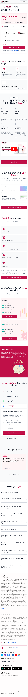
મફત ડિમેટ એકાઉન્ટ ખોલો (13, 207)
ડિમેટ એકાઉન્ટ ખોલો (14, 47)
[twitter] (7, 655)
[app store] (17, 669)
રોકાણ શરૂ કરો (9, 338)
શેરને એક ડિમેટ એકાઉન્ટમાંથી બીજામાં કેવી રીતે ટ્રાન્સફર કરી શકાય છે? (12, 514)
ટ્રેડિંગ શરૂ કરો (9, 316)
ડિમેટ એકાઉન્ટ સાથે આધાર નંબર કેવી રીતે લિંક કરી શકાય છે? (12, 543)
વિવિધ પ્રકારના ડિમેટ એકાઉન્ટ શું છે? (9, 529)
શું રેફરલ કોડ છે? (6, 44)
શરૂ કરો (13, 162)
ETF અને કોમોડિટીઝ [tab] (11, 438)
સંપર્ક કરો (2, 608)
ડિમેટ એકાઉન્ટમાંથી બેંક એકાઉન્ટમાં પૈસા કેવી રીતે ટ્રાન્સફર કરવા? (12, 551)
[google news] (19, 655)
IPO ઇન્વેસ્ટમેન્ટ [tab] (10, 401)
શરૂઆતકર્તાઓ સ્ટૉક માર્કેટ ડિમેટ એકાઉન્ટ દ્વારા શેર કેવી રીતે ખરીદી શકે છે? (12, 536)
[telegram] (2, 655)
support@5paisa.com (11, 642)
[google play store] (6, 669)
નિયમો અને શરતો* (14, 50)
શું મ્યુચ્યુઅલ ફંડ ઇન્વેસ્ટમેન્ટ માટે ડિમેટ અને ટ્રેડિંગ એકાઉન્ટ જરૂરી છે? (12, 566)
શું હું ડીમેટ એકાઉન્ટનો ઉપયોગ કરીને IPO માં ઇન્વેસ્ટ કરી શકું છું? (11, 507)
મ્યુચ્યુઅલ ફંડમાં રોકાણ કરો (13, 432)
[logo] (21, 33)
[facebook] (10, 655)
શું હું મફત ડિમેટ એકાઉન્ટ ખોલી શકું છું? (10, 492)
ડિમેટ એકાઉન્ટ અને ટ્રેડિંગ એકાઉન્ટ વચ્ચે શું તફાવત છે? (11, 499)
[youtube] (16, 655)
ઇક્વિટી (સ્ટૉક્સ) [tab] (10, 392)
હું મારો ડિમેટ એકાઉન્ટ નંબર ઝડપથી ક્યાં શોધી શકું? (11, 522)
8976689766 (16, 647)
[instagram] (5, 655)
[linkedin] (13, 655)
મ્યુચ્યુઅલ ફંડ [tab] (10, 406)
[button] (24, 2)
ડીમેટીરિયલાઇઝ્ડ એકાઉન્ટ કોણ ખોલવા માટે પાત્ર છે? (12, 559)
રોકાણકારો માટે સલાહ (5, 615)
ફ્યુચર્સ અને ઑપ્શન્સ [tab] (12, 396)
